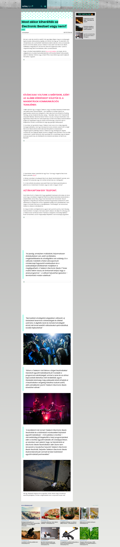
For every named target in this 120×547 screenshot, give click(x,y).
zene (23, 29)
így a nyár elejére (51, 51)
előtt (34, 175)
